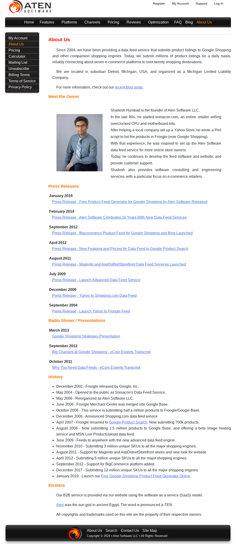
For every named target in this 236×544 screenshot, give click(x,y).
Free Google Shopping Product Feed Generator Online (145, 476)
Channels (92, 22)
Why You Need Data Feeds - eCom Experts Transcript (96, 367)
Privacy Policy (20, 87)
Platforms (69, 22)
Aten (60, 505)
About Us (204, 22)
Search (111, 531)
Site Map (149, 531)
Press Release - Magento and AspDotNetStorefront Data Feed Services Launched (119, 264)
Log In (218, 3)
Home (29, 22)
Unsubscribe (19, 69)
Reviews (134, 22)
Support (201, 3)
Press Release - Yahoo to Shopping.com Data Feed (94, 296)
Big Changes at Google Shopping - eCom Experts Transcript (101, 352)
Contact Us (130, 531)
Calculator (17, 56)
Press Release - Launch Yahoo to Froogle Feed (91, 311)
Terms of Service (22, 81)
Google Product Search (128, 422)
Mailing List (18, 62)
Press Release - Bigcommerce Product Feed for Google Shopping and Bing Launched (122, 233)
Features (47, 22)
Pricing (113, 22)
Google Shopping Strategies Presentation (86, 336)
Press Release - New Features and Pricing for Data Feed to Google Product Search (120, 249)
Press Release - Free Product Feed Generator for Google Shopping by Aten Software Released (129, 202)
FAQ (178, 22)
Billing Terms (19, 75)
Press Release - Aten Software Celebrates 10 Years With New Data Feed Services (119, 217)
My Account (180, 3)
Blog (189, 22)
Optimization (158, 22)
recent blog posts (129, 87)
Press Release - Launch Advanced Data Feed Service (96, 280)
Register (159, 3)
